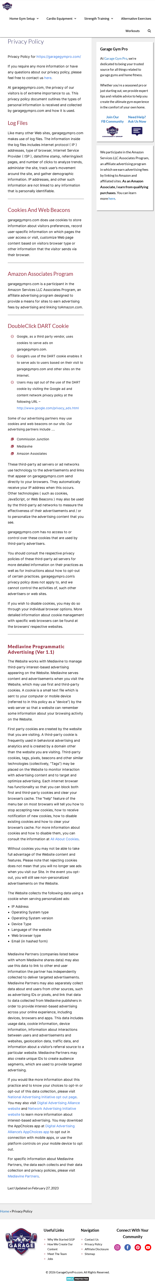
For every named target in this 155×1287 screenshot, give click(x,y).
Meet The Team (57, 1254)
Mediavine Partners (23, 1176)
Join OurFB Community (112, 119)
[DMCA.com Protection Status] (77, 1280)
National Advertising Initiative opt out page (42, 1097)
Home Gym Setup (22, 18)
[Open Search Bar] (149, 31)
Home (4, 1211)
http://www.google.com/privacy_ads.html (48, 408)
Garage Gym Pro (115, 58)
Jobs (50, 1258)
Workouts (133, 31)
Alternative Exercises (136, 18)
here (47, 78)
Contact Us (92, 1239)
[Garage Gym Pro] (8, 6)
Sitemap (90, 1254)
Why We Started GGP (61, 1239)
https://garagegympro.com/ (58, 57)
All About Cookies (64, 839)
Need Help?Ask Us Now (137, 119)
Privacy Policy (93, 1244)
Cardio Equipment (59, 18)
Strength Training (96, 18)
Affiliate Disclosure (97, 1249)
